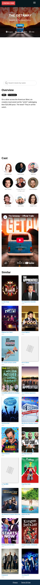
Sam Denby (21, 206)
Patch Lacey (20, 174)
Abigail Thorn (33, 206)
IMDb (4, 95)
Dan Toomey (8, 189)
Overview (8, 90)
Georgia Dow (8, 174)
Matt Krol (33, 174)
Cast (5, 158)
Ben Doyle (8, 206)
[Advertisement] (20, 58)
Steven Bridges (33, 189)
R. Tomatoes (12, 95)
